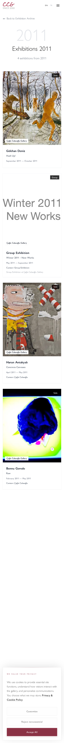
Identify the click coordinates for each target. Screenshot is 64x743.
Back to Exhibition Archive (19, 18)
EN (46, 5)
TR (51, 5)
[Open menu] (58, 5)
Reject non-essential (32, 721)
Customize (32, 711)
